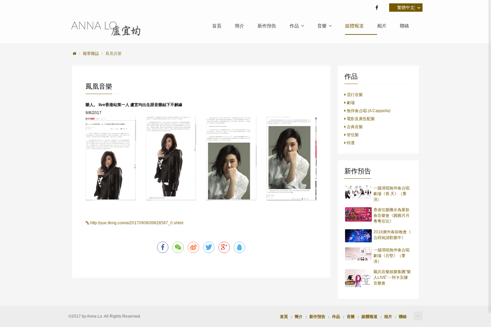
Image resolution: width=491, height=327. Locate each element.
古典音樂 (354, 127)
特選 (350, 143)
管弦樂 (352, 135)
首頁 (216, 25)
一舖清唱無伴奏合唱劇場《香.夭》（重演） (391, 194)
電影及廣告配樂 (360, 118)
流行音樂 (354, 94)
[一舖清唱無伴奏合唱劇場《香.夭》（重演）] (358, 191)
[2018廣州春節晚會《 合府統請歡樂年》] (358, 235)
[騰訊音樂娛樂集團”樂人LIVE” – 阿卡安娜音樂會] (358, 278)
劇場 (350, 102)
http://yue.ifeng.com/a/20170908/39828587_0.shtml (136, 223)
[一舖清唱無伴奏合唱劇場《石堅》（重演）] (358, 253)
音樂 (322, 25)
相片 (381, 25)
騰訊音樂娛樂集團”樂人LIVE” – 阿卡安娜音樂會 (392, 277)
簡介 (239, 25)
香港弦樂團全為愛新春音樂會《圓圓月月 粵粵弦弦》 (391, 216)
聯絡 (404, 25)
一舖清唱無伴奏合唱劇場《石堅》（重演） (391, 256)
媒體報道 (354, 25)
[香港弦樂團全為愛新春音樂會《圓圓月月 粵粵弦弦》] (358, 214)
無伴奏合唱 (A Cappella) (368, 110)
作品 (294, 25)
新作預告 (267, 25)
